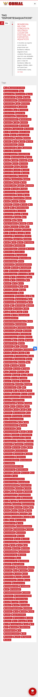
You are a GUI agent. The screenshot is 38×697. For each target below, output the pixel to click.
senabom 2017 (10, 558)
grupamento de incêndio (17, 88)
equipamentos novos (12, 91)
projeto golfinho (24, 135)
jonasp (31, 611)
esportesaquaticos (11, 495)
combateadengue (21, 356)
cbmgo (29, 510)
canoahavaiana (10, 498)
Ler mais (20, 72)
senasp (8, 315)
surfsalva (28, 488)
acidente (8, 621)
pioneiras (26, 577)
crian (7, 135)
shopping (24, 189)
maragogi (24, 160)
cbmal (21, 144)
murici (16, 409)
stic (17, 346)
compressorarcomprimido (23, 596)
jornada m (23, 514)
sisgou (18, 214)
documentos (9, 346)
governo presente (11, 107)
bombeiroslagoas (19, 400)
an (6, 419)
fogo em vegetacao (11, 223)
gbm (21, 293)
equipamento (27, 148)
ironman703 (9, 539)
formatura (14, 132)
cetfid (7, 435)
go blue (17, 637)
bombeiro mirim (22, 469)
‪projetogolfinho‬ (21, 255)
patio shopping (10, 116)
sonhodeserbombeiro (12, 334)
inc (19, 148)
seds (31, 302)
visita (14, 242)
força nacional (21, 94)
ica (28, 353)
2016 (14, 315)
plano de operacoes (11, 286)
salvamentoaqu (10, 192)
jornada (27, 517)
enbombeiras (9, 450)
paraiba (8, 129)
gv (26, 286)
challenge (21, 441)
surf (7, 491)
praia (30, 223)
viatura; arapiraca (11, 387)
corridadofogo (10, 463)
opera (25, 574)
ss (30, 514)
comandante (23, 107)
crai (29, 409)
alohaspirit (28, 491)
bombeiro (28, 331)
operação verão (10, 97)
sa (19, 387)
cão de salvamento (11, 100)
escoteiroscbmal (24, 551)
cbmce (14, 510)
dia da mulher (9, 384)
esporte (21, 233)
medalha (15, 160)
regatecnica (16, 394)
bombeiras (9, 454)
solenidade (30, 185)
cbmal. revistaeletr (11, 154)
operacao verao (21, 299)
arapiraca (8, 110)
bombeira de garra (11, 482)
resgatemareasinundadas (26, 501)
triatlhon (30, 441)
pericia (17, 204)
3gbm (23, 409)
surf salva (16, 447)
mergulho (30, 340)
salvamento (29, 129)
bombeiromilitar (10, 148)
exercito (8, 381)
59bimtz (16, 381)
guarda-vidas (9, 94)
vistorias (27, 416)
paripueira (8, 368)
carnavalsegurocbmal (12, 586)
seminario (19, 507)
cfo (32, 624)
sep (29, 413)
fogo (7, 207)
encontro (31, 249)
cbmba (22, 510)
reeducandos (9, 103)
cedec (7, 160)
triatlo (28, 438)
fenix (19, 545)
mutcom (8, 548)
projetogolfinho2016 (12, 318)
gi (6, 88)
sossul (25, 394)
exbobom (24, 122)
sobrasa (19, 491)
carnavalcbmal (25, 586)
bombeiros (26, 103)
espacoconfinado (29, 504)
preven (18, 577)
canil (13, 406)
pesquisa (22, 249)
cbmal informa (22, 567)
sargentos (23, 570)
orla (7, 226)
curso (31, 570)
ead (26, 312)
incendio (15, 201)
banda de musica (26, 119)
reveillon (17, 473)
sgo (26, 545)
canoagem (9, 236)
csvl (26, 507)
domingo (23, 223)
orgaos (23, 290)
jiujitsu (32, 394)
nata (15, 141)
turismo (8, 163)
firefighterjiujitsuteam (12, 397)
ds (24, 387)
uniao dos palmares (11, 293)
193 (13, 277)
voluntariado (9, 138)
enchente (8, 409)
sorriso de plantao (11, 422)
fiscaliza (8, 416)
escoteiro (26, 539)
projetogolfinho (25, 267)
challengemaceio (10, 441)
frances (21, 372)
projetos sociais (10, 567)
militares (8, 605)
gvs (31, 160)
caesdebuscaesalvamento (13, 592)
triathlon (8, 141)
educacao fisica (17, 179)
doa (15, 621)
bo (28, 280)
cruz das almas (10, 428)
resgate (27, 97)
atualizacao (9, 507)
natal (7, 305)
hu (13, 305)
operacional (9, 214)
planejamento (10, 299)
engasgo (22, 621)
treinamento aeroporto (12, 633)
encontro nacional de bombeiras (15, 479)
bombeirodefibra (24, 154)
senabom (24, 167)
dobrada (8, 640)
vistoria (18, 230)
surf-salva (8, 570)
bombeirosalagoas (11, 144)
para (19, 558)
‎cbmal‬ (21, 261)
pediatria (30, 305)
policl (12, 520)
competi (15, 602)
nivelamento (18, 444)
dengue (22, 353)
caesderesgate (16, 589)
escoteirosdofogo (11, 542)
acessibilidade (23, 176)
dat (28, 226)
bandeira (17, 217)
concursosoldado (10, 536)
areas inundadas (19, 413)
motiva (29, 157)
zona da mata (10, 296)
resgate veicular (18, 129)
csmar (20, 580)
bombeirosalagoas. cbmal (26, 327)
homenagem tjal (10, 630)
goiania (17, 182)
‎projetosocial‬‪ (9, 264)
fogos (15, 476)
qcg (7, 312)
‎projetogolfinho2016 (12, 258)
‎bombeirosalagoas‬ (11, 261)
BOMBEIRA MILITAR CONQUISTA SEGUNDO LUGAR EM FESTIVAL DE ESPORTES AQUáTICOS (23, 31)
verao (21, 283)
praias (30, 94)
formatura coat (19, 618)
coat (16, 611)
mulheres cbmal (25, 627)
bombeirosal (9, 577)
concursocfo (21, 532)
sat (7, 233)
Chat (32, 691)
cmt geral (28, 403)
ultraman (27, 138)
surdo (7, 179)
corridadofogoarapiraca (24, 526)
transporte (9, 637)
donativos (8, 350)
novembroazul (10, 457)
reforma (29, 337)
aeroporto (9, 391)
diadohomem (21, 457)
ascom (8, 157)
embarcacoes (9, 113)
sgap (18, 103)
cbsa (12, 312)
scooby (20, 406)
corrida (30, 141)
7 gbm (16, 122)
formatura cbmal (16, 624)
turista (16, 163)
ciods (7, 277)
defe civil (28, 236)
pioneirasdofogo (10, 580)
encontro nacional (22, 450)
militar (26, 308)
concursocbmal (10, 532)
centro (23, 201)
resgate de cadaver (11, 343)
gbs (17, 167)
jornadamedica (17, 517)
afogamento (26, 637)
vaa (19, 498)
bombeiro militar (10, 185)
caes (7, 406)
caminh (8, 615)
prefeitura (8, 204)
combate (8, 151)
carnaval (22, 362)
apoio (30, 432)
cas (16, 570)
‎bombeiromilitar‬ (25, 258)
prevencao (15, 226)
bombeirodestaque (18, 157)
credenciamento (19, 529)
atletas (16, 605)
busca (20, 97)
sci (16, 391)
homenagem (25, 605)
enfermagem (21, 305)
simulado (23, 425)
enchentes (9, 413)
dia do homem (10, 255)
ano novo (25, 473)
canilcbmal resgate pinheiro (13, 608)
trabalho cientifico (11, 176)
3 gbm (22, 340)
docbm (22, 343)
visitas (14, 135)
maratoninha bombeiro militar (14, 466)
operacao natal (21, 302)
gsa (22, 91)
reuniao (24, 204)
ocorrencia (24, 163)
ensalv (7, 378)
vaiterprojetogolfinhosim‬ (24, 264)
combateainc (29, 242)
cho (7, 132)
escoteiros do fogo (11, 555)
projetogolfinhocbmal (12, 485)
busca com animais (25, 100)
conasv (15, 378)
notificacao (27, 230)
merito (8, 189)
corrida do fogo (22, 116)
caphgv (20, 312)
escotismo (26, 548)
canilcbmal (27, 592)
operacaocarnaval (19, 583)
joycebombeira (27, 498)
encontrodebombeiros (12, 460)
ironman (19, 138)
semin (21, 242)
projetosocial (9, 324)
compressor (9, 596)
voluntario (9, 308)
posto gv (8, 340)
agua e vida (18, 239)
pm (25, 217)
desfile (20, 403)
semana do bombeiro (12, 119)
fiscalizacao (9, 230)
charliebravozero (24, 542)
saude (27, 195)
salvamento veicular (11, 514)
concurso (30, 529)
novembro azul (19, 198)
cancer (29, 198)
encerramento (24, 561)
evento (25, 214)
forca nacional (10, 302)
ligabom (27, 179)
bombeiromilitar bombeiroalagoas (15, 321)
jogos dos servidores (19, 615)
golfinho (19, 331)
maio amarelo (21, 520)
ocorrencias (22, 211)
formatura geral (10, 403)
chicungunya (9, 356)
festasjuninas (17, 416)
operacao (8, 239)
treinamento (23, 110)
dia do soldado (25, 132)
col (7, 271)
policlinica (8, 198)
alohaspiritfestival (25, 495)
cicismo (22, 141)
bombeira (19, 384)
